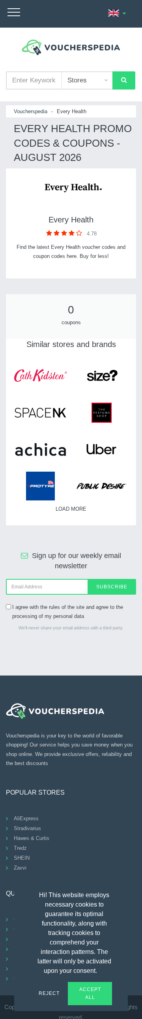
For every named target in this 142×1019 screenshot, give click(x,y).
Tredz (20, 848)
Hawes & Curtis (31, 838)
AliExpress (26, 818)
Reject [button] (49, 993)
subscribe (111, 587)
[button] (102, 970)
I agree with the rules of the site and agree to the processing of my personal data (67, 611)
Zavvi (20, 868)
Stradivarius (27, 828)
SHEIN (22, 858)
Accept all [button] (90, 993)
